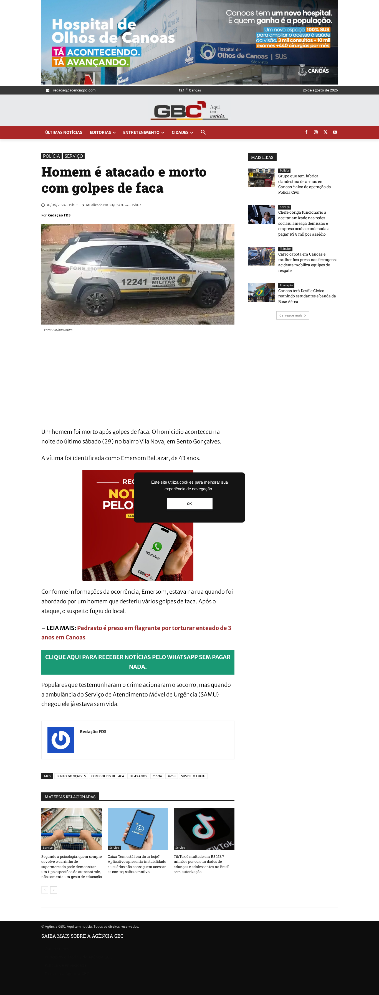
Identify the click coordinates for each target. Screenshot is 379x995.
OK (189, 504)
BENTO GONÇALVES (71, 776)
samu (172, 776)
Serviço (74, 156)
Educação (286, 285)
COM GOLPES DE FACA (107, 776)
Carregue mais (290, 315)
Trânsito (285, 249)
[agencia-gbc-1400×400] (189, 83)
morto (157, 776)
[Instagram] (316, 132)
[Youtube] (335, 132)
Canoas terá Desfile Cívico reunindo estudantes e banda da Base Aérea (307, 296)
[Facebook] (306, 132)
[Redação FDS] (60, 740)
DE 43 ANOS (138, 776)
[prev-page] (44, 890)
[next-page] (53, 890)
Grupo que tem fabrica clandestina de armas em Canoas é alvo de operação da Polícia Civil (304, 184)
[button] (203, 132)
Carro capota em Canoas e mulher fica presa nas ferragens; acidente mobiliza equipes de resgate (307, 262)
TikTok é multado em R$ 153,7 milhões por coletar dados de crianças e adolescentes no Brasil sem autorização (201, 864)
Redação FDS (58, 215)
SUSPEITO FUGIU (193, 776)
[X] (325, 132)
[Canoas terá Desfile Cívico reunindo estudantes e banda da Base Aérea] (261, 292)
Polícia (51, 156)
